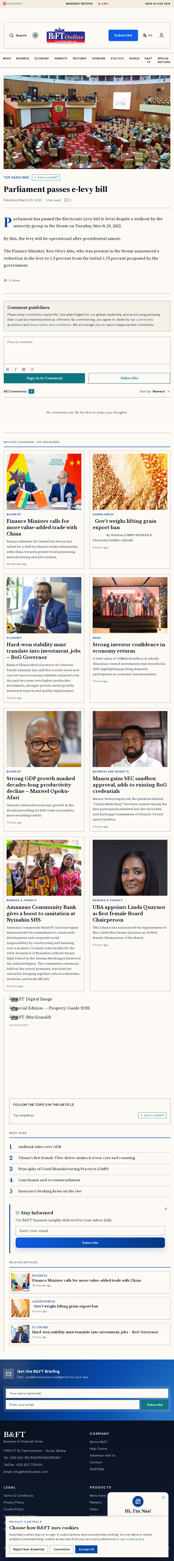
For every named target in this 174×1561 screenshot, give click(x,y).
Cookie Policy (14, 1509)
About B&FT (99, 1442)
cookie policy (135, 1539)
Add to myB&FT (48, 177)
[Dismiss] (166, 1209)
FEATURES (80, 58)
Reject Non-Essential (28, 1549)
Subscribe (123, 35)
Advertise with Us (103, 1455)
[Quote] (23, 369)
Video (94, 1509)
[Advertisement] (89, 1059)
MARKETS (61, 58)
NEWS (7, 58)
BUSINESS (22, 58)
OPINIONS (98, 58)
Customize (62, 1549)
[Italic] (15, 369)
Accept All (86, 1549)
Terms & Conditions (18, 1495)
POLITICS (117, 58)
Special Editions (164, 60)
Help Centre (98, 1449)
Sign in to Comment (45, 378)
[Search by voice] (35, 35)
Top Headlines (16, 177)
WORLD (134, 58)
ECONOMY (42, 58)
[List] (32, 369)
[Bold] (7, 369)
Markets (96, 1502)
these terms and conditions (50, 325)
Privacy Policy (14, 1502)
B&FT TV (148, 60)
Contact (96, 1462)
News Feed (98, 1495)
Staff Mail (97, 1469)
